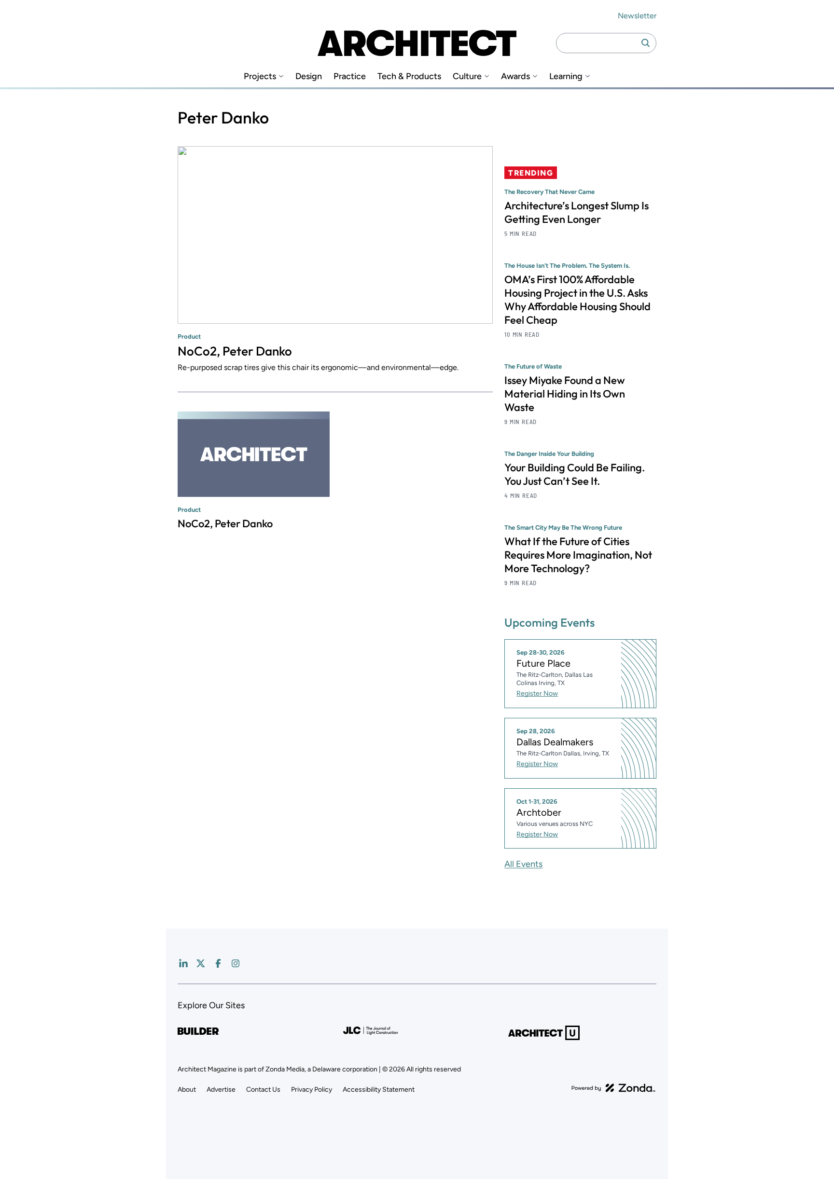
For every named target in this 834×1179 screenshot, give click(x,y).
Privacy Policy (311, 1089)
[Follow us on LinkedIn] (183, 963)
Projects (260, 76)
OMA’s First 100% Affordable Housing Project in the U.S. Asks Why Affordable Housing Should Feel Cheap (577, 300)
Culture (467, 76)
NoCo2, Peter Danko (235, 351)
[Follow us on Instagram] (235, 963)
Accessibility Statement (379, 1089)
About (187, 1089)
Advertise (221, 1089)
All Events (523, 864)
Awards (515, 76)
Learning (566, 76)
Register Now (537, 693)
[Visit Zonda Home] (613, 1088)
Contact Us (263, 1089)
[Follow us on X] (201, 963)
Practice (350, 76)
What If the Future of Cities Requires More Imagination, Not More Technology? (578, 555)
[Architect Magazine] (417, 43)
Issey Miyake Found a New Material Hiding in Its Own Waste (564, 393)
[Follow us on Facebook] (218, 963)
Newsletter (637, 15)
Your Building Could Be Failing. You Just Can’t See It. (574, 474)
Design (308, 76)
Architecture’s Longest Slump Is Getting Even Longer (576, 212)
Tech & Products (409, 76)
